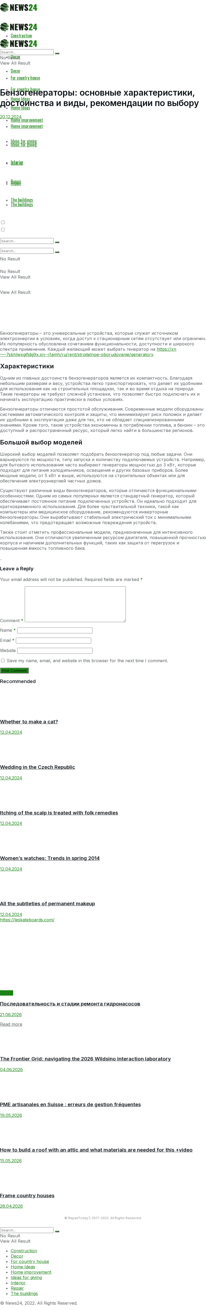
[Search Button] (57, 252)
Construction (24, 1250)
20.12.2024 (11, 116)
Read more (11, 1024)
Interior (18, 1282)
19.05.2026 (11, 1115)
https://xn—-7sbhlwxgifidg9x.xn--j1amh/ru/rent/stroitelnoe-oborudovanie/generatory (88, 351)
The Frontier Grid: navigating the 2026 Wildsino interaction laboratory (85, 1059)
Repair (6, 993)
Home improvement (31, 1272)
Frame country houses (27, 1195)
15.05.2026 (11, 1160)
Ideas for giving (26, 1277)
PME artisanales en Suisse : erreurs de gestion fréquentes (70, 1104)
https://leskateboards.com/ (27, 919)
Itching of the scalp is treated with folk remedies (59, 813)
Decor (15, 71)
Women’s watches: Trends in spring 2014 (50, 858)
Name (8, 630)
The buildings (24, 1293)
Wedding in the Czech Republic (37, 767)
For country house (25, 78)
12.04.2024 (11, 732)
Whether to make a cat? (29, 722)
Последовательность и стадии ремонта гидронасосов (70, 1004)
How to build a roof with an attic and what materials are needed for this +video (96, 1150)
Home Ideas (23, 1266)
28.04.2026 (11, 1206)
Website (8, 650)
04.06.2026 (11, 1069)
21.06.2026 (11, 1014)
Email (7, 640)
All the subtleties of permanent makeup (47, 903)
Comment (11, 620)
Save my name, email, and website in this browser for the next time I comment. (87, 660)
